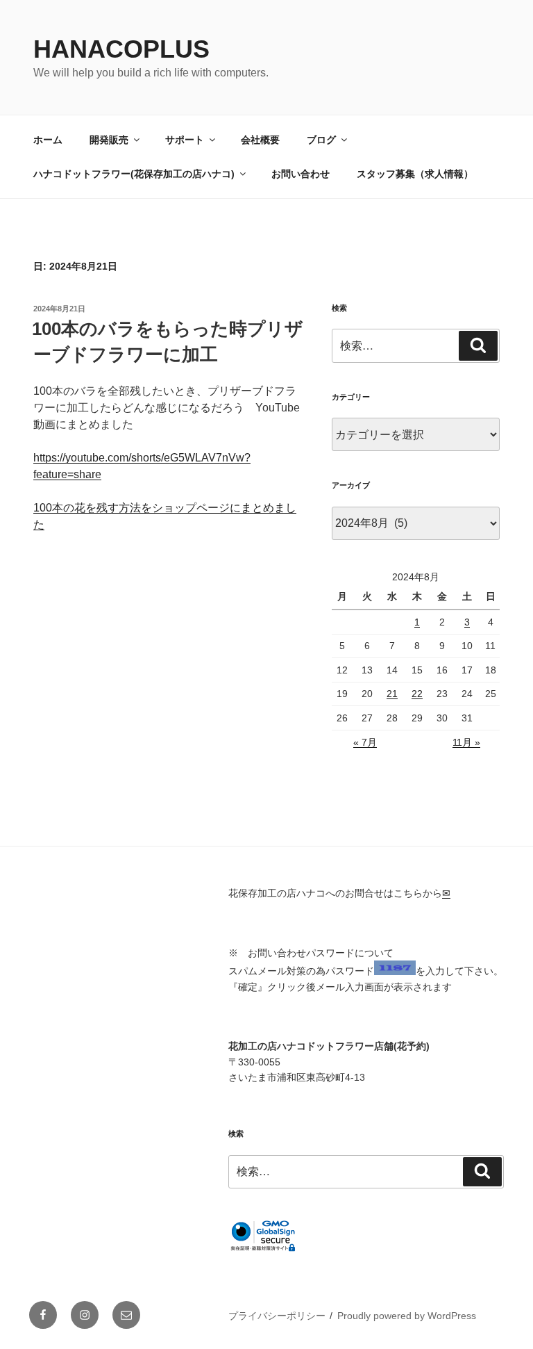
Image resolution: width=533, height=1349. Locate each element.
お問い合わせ (300, 173)
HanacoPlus (121, 49)
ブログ (321, 139)
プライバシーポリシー (276, 1315)
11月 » (466, 742)
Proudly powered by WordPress (406, 1315)
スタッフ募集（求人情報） (415, 173)
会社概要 (260, 139)
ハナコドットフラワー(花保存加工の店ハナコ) (134, 173)
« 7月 (365, 742)
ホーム (47, 139)
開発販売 (109, 139)
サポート (184, 139)
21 (392, 693)
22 (417, 693)
